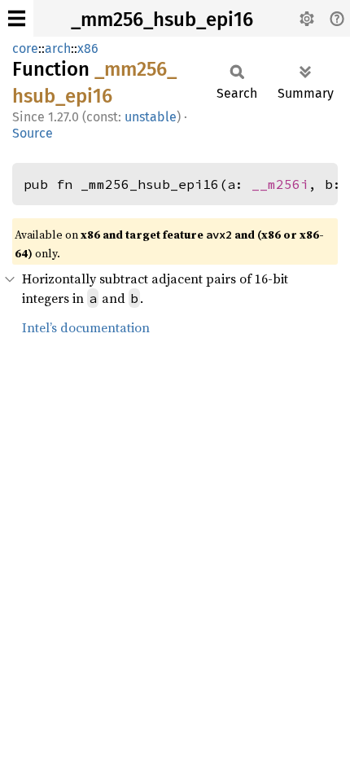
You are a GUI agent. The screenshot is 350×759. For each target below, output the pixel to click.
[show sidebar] (16, 18)
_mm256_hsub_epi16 (162, 19)
